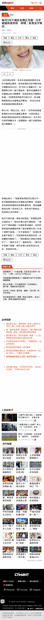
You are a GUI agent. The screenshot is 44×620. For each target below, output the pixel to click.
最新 (12, 8)
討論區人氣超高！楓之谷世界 (21, 527)
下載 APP (34, 3)
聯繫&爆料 (22, 581)
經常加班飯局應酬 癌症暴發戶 (8, 485)
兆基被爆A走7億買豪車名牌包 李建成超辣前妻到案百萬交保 (21, 541)
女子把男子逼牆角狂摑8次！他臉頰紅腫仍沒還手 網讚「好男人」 (8, 470)
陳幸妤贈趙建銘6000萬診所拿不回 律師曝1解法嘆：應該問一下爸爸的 (35, 555)
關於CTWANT (8, 581)
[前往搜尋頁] (40, 3)
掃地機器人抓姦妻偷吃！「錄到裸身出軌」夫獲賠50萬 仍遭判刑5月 (35, 499)
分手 (20, 37)
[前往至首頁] (8, 3)
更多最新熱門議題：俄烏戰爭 (18, 347)
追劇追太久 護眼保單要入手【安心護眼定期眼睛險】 (35, 541)
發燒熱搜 (9, 585)
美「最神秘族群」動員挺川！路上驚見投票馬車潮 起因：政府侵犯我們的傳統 (24, 330)
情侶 (34, 37)
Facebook (10, 590)
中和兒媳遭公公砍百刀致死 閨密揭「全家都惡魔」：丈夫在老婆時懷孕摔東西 (8, 513)
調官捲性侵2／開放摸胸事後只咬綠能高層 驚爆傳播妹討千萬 (35, 527)
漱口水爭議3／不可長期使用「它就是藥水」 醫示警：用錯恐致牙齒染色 (21, 285)
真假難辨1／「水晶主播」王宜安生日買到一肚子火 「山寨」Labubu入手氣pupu (21, 272)
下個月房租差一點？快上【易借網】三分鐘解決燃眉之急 (35, 513)
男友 (27, 37)
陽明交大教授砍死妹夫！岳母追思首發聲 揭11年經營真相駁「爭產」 (21, 456)
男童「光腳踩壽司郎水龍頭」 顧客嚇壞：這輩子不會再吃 (21, 513)
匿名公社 (6, 42)
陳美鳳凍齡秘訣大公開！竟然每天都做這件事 (22, 356)
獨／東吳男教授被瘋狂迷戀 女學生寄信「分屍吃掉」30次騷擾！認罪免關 (8, 499)
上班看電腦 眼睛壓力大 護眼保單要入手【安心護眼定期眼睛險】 (35, 456)
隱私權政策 (33, 581)
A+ (4, 74)
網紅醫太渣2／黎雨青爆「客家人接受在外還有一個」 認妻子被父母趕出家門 (23, 324)
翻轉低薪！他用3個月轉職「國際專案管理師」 (21, 470)
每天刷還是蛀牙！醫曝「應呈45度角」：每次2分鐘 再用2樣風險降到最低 (21, 298)
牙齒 (5, 37)
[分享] (3, 601)
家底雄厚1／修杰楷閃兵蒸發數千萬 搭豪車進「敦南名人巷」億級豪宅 (21, 555)
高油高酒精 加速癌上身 (21, 499)
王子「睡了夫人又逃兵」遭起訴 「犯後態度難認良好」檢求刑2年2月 (8, 527)
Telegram (36, 590)
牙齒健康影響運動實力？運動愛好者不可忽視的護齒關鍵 (22, 279)
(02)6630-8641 (26, 366)
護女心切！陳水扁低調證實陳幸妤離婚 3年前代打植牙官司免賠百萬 (21, 485)
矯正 (12, 37)
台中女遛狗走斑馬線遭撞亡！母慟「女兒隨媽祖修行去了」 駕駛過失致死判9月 (35, 470)
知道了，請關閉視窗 (36, 609)
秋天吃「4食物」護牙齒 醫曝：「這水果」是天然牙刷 (21, 291)
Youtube (23, 590)
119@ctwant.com (22, 369)
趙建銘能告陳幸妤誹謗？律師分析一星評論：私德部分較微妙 (8, 555)
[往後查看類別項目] (39, 8)
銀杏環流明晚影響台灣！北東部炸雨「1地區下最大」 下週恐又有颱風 (23, 351)
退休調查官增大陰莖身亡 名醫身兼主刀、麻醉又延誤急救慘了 (8, 456)
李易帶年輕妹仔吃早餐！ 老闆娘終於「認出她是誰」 (24, 342)
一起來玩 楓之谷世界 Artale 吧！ (8, 541)
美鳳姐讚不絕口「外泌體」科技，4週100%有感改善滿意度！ (35, 485)
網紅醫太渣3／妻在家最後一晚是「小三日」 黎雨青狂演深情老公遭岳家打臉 (25, 336)
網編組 (9, 30)
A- (10, 74)
